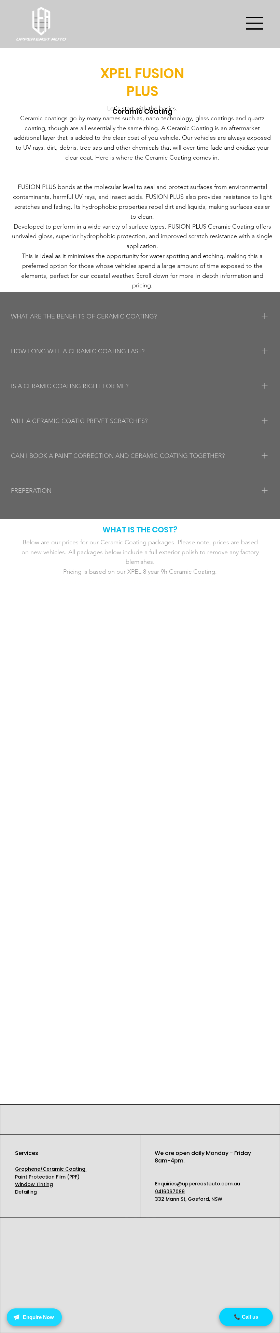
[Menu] (255, 23)
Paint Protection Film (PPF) (48, 1176)
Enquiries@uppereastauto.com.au (197, 1183)
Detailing (26, 1191)
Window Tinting (34, 1184)
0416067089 (170, 1191)
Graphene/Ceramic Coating (51, 1169)
